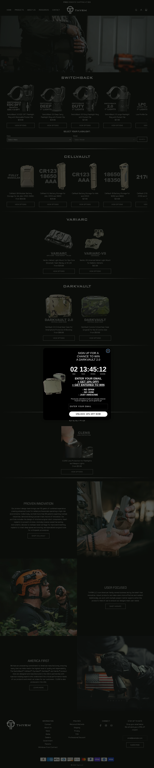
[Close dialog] (108, 351)
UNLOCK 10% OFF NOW (88, 414)
